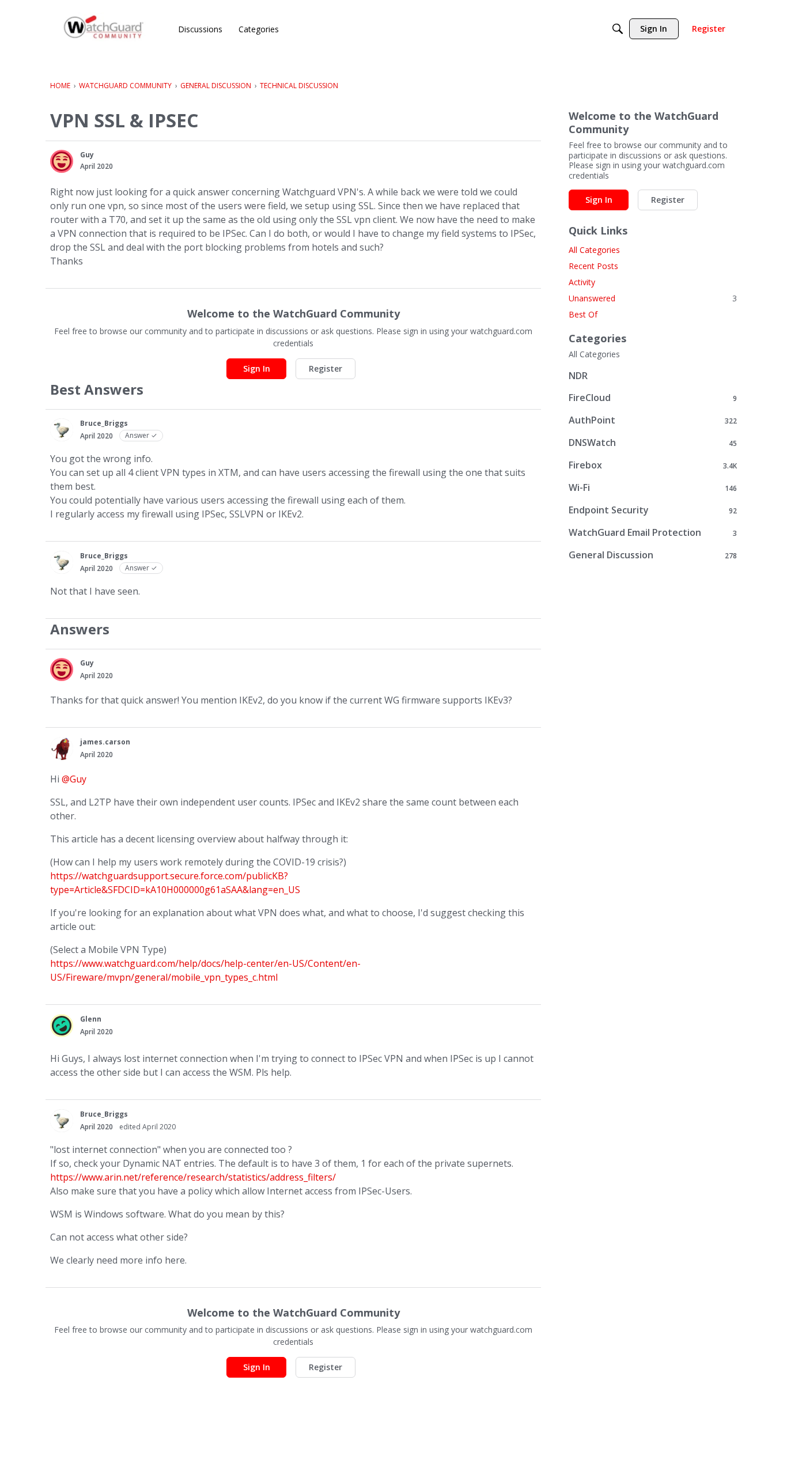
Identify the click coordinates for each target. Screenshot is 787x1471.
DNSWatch (653, 443)
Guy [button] (87, 155)
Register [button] (325, 368)
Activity (582, 282)
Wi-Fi (653, 488)
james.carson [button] (105, 742)
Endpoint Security (653, 510)
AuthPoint (653, 420)
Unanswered (653, 298)
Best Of (583, 314)
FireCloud (653, 398)
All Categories (594, 249)
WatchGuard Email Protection (653, 533)
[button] (61, 161)
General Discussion (653, 555)
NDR (578, 375)
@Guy (74, 779)
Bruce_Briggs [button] (104, 423)
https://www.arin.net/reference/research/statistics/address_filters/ (193, 1177)
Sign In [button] (256, 368)
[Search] (617, 28)
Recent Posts (593, 265)
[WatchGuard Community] (104, 29)
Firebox (653, 465)
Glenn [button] (90, 1019)
